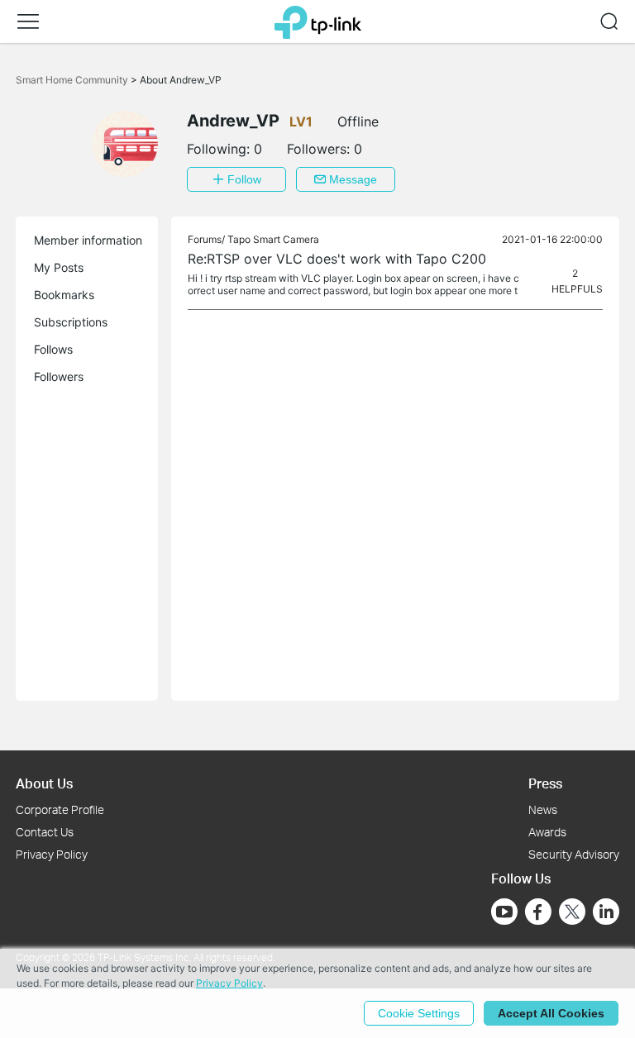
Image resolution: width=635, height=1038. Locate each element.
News (542, 809)
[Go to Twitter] (572, 913)
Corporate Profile (60, 809)
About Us (44, 783)
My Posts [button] (59, 267)
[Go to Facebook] (538, 911)
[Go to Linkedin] (606, 911)
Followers (59, 376)
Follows (53, 349)
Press (545, 783)
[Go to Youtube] (504, 911)
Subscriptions (70, 322)
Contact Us (45, 832)
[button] (28, 21)
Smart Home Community (73, 80)
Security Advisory (573, 854)
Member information (88, 240)
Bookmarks (64, 295)
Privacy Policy (52, 854)
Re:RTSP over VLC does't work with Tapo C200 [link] (337, 258)
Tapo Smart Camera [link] (273, 239)
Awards (547, 832)
